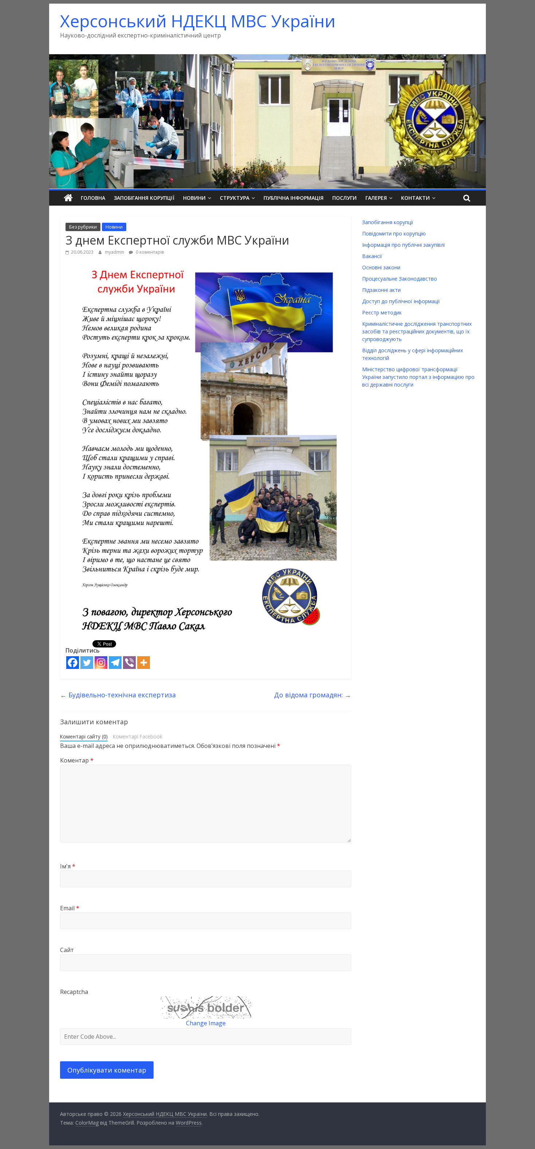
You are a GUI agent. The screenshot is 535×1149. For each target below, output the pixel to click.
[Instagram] (101, 662)
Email (69, 908)
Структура (234, 197)
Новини (194, 197)
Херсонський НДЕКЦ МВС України (198, 20)
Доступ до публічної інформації (401, 301)
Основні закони (381, 267)
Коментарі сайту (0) (84, 736)
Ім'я (67, 866)
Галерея (376, 197)
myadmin (115, 252)
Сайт (67, 950)
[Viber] (129, 662)
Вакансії (372, 256)
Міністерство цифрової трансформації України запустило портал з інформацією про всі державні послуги (418, 377)
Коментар (77, 760)
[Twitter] (86, 662)
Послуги (344, 197)
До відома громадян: (312, 694)
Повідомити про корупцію (394, 233)
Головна (93, 197)
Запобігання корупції (144, 197)
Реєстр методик (382, 312)
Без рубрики (83, 227)
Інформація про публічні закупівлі (403, 244)
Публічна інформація (293, 197)
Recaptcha (74, 992)
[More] (143, 662)
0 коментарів (149, 252)
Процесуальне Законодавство (399, 278)
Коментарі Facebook (137, 736)
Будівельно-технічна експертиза (118, 694)
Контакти (415, 197)
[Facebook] (72, 662)
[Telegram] (115, 662)
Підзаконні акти (381, 289)
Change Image (206, 1023)
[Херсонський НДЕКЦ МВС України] (267, 59)
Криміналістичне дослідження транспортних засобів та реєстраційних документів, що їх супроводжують (417, 331)
